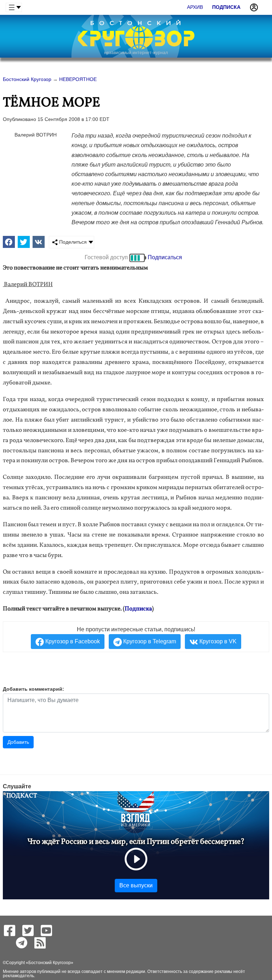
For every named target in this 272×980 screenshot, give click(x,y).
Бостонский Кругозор (49, 962)
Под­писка (138, 609)
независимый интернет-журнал (136, 52)
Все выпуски (136, 885)
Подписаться (165, 257)
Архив (195, 7)
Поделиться (72, 242)
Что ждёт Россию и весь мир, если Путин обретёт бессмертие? (136, 841)
